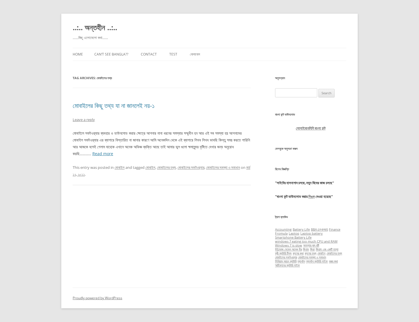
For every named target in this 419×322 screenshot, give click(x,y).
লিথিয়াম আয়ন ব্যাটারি (285, 261)
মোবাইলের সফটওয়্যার (191, 167)
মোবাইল (120, 167)
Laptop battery (311, 233)
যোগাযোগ (195, 54)
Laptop (294, 233)
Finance (334, 229)
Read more (102, 153)
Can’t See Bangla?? (111, 54)
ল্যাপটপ (301, 261)
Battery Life (301, 229)
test (173, 54)
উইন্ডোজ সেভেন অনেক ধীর (288, 249)
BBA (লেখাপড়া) (319, 229)
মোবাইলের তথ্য (166, 167)
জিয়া (312, 249)
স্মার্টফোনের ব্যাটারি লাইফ (287, 265)
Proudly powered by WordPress (97, 298)
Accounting (283, 229)
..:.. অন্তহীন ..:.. (95, 27)
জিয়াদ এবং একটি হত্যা (327, 249)
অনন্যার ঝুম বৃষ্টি (311, 245)
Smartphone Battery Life (293, 237)
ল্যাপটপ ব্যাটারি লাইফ (317, 261)
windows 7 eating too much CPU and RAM (306, 241)
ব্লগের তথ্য (310, 253)
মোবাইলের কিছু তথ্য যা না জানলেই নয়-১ (114, 105)
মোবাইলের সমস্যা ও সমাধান (223, 167)
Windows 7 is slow (288, 245)
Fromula (281, 233)
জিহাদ (306, 249)
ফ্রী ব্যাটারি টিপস (283, 253)
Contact (149, 54)
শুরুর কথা (333, 261)
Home (78, 54)
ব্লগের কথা (298, 253)
